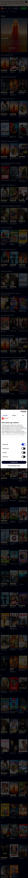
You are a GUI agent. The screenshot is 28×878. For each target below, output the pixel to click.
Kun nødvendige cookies (14, 465)
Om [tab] (23, 415)
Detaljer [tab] (14, 415)
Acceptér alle (14, 462)
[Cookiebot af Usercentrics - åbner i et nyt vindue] (20, 411)
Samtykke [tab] (5, 415)
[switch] (23, 448)
